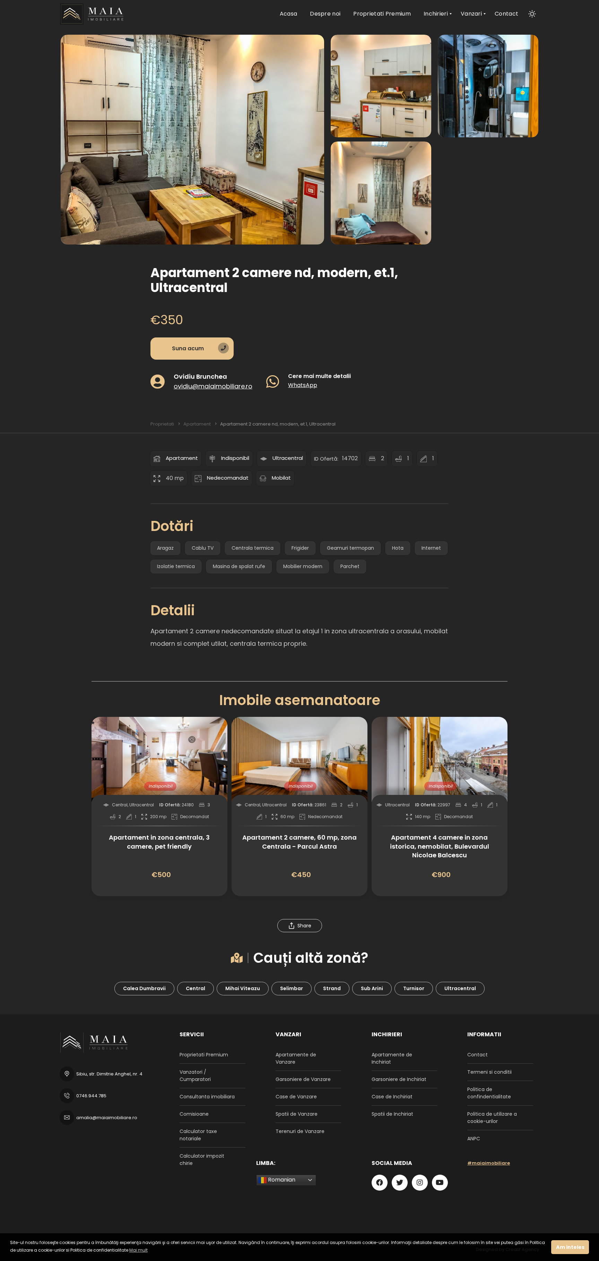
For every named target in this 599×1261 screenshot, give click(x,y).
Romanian (281, 1180)
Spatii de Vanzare (297, 1113)
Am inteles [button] (570, 1247)
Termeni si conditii (489, 1072)
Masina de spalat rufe (239, 566)
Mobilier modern (302, 566)
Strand (332, 988)
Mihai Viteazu (242, 988)
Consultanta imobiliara (207, 1096)
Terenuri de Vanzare (300, 1131)
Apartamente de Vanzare (296, 1058)
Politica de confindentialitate (489, 1093)
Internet (431, 547)
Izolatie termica (176, 566)
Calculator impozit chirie (202, 1159)
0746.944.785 (91, 1095)
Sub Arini (372, 988)
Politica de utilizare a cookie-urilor (492, 1117)
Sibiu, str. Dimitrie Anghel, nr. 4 (109, 1074)
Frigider (300, 547)
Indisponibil (235, 458)
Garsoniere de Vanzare (303, 1079)
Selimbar (291, 988)
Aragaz (165, 547)
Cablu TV (203, 547)
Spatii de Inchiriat (392, 1113)
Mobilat (281, 477)
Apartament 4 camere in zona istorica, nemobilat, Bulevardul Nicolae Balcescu (439, 846)
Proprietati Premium (204, 1054)
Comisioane (194, 1113)
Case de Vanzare (296, 1096)
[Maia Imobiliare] (93, 14)
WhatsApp (302, 384)
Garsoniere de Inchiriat (399, 1079)
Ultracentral (287, 458)
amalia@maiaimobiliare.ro (106, 1117)
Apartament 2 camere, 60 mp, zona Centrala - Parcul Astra (299, 841)
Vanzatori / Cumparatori (195, 1076)
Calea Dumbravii (144, 988)
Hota (397, 547)
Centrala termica (253, 547)
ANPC (473, 1138)
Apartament (182, 458)
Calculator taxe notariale (198, 1135)
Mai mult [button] (138, 1250)
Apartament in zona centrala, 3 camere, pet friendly (159, 841)
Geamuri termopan (350, 547)
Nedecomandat (228, 477)
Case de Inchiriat (392, 1096)
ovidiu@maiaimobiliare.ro (213, 385)
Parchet (349, 566)
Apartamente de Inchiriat (392, 1058)
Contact (477, 1054)
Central (195, 988)
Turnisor (413, 988)
